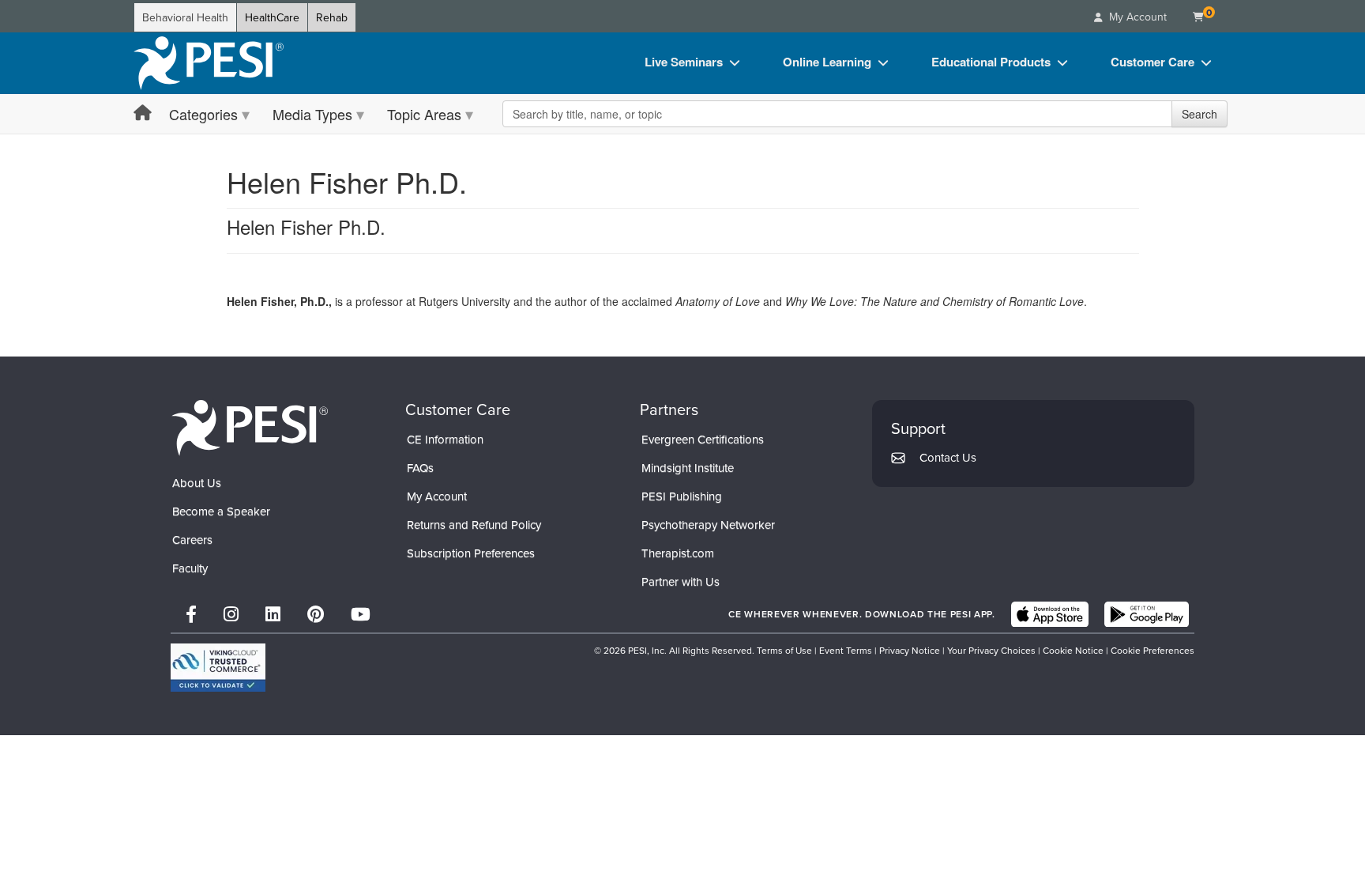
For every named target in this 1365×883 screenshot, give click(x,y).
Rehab (332, 17)
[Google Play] (1146, 614)
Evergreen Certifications (702, 439)
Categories (203, 114)
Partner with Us (680, 581)
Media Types (312, 114)
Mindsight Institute (687, 467)
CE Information (445, 439)
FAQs (420, 467)
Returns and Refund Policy (474, 524)
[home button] (142, 113)
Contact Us (947, 457)
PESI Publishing (681, 496)
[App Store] (1050, 614)
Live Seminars (684, 61)
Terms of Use (784, 650)
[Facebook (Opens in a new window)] (191, 614)
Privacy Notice (909, 650)
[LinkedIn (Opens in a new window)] (272, 614)
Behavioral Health (185, 17)
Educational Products (991, 61)
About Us (196, 482)
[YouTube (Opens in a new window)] (360, 614)
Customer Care (1152, 61)
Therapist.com (677, 553)
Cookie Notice (1073, 650)
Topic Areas (424, 114)
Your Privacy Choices (991, 650)
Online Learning (827, 61)
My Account (437, 496)
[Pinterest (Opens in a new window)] (315, 614)
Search (1199, 114)
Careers (192, 539)
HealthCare (272, 17)
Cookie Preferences (1152, 650)
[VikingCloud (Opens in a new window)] (218, 667)
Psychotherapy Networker (708, 524)
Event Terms (845, 650)
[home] (208, 63)
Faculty (190, 568)
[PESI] (250, 427)
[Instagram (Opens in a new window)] (231, 614)
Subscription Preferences (471, 553)
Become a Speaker (221, 511)
